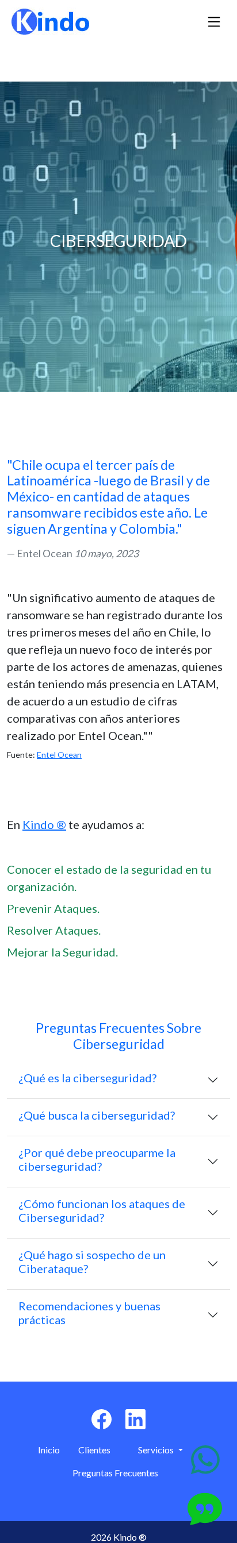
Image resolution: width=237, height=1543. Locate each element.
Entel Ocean (59, 754)
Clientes (94, 1449)
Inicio (49, 1449)
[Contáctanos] (205, 1459)
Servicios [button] (156, 1449)
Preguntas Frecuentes (115, 1472)
